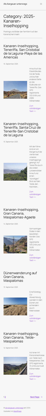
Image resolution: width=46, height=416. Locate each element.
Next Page (36, 397)
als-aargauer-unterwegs (14, 408)
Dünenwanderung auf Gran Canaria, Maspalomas (20, 276)
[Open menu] (41, 3)
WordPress (17, 411)
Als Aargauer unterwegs (15, 3)
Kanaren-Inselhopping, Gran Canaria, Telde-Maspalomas (21, 337)
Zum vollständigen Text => (35, 108)
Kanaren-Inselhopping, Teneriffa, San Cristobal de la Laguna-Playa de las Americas (23, 51)
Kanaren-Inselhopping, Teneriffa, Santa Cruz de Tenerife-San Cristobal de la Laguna (22, 129)
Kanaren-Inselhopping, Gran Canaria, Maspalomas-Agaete (21, 213)
